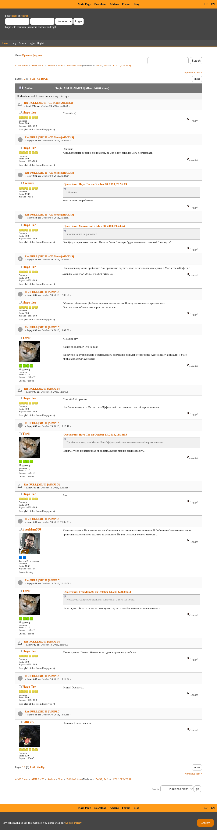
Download (100, 4)
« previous (190, 72)
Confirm (205, 822)
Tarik (106, 65)
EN (213, 4)
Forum (126, 4)
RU (205, 4)
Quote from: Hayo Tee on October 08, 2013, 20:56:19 (95, 184)
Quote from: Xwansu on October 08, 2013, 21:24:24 (94, 226)
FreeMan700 (31, 529)
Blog (136, 4)
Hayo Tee (29, 112)
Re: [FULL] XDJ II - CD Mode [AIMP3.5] (48, 102)
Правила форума (32, 55)
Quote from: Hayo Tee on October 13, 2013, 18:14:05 (95, 434)
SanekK (28, 722)
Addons (114, 4)
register (24, 15)
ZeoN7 (99, 65)
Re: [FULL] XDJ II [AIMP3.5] (42, 292)
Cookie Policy (73, 822)
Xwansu (28, 183)
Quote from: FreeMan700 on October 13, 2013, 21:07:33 (97, 591)
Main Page (84, 4)
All (33, 78)
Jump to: (155, 789)
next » (199, 72)
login (14, 15)
